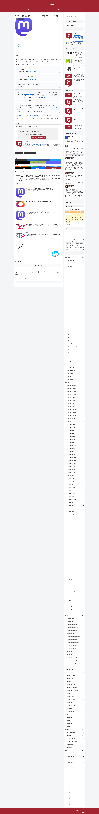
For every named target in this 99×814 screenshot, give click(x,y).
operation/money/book (76, 639)
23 (75, 219)
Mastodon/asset (76, 427)
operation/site (75, 669)
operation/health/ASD (76, 624)
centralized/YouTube (75, 322)
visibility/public (75, 801)
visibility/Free (75, 792)
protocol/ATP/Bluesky (76, 741)
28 (69, 221)
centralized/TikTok (75, 311)
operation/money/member (76, 642)
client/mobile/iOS (76, 352)
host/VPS (75, 600)
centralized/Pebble (75, 299)
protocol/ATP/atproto (76, 738)
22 (72, 219)
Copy (21, 160)
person (74, 672)
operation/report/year (76, 666)
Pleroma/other (76, 550)
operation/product (75, 651)
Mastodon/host (76, 442)
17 (77, 217)
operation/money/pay (76, 645)
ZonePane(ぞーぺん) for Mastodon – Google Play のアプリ (30, 115)
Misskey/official (76, 508)
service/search (75, 774)
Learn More (19, 274)
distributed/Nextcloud (75, 535)
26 (83, 219)
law (74, 612)
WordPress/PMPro (76, 571)
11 (80, 215)
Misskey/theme (76, 529)
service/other (75, 768)
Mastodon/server (76, 466)
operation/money (75, 633)
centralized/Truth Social (75, 314)
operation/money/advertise (76, 636)
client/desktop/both (76, 334)
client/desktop (75, 331)
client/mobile (75, 343)
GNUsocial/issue (76, 400)
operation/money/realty (76, 648)
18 (80, 217)
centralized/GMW (75, 263)
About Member (41, 137)
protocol (74, 729)
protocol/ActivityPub (75, 732)
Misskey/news (76, 505)
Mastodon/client (76, 433)
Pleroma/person (76, 553)
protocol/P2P (75, 747)
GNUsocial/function (76, 394)
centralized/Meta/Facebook (76, 272)
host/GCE (75, 585)
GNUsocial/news (76, 403)
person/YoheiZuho (75, 711)
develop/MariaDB (75, 367)
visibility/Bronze (75, 789)
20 (66, 219)
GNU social (53, 168)
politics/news (75, 723)
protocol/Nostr (75, 744)
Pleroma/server (76, 556)
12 (83, 215)
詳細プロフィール (27, 143)
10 (77, 215)
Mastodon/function (76, 439)
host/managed (75, 588)
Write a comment (38, 265)
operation (74, 615)
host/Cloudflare (75, 579)
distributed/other (75, 538)
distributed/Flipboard (75, 385)
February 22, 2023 (31, 86)
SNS (74, 783)
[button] (83, 16)
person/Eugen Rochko (75, 687)
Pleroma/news (76, 547)
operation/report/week (76, 663)
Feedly (32, 166)
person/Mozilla (75, 702)
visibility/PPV (75, 798)
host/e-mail (75, 582)
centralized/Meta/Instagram (76, 275)
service (74, 750)
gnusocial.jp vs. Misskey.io (74, 573)
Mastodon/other (76, 454)
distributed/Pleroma (75, 541)
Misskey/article (76, 478)
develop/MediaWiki (75, 370)
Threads (23, 161)
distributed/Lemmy (75, 418)
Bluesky (38, 168)
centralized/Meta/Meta (76, 278)
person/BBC (75, 681)
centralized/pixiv (75, 302)
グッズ (19, 47)
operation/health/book (76, 627)
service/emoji (75, 759)
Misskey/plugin (76, 514)
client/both (75, 328)
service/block (75, 753)
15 (72, 217)
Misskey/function (76, 493)
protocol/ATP (75, 735)
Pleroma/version (76, 559)
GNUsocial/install (76, 397)
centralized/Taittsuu (75, 308)
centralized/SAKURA (75, 305)
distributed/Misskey (75, 475)
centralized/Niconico (75, 287)
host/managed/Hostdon (76, 591)
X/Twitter (55, 160)
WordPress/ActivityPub (76, 565)
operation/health (75, 621)
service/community (75, 756)
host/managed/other (76, 594)
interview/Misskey (75, 606)
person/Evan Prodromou (75, 690)
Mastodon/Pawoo (76, 457)
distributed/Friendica (75, 388)
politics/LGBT (75, 720)
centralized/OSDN (75, 290)
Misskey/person (76, 511)
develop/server (75, 379)
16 (75, 217)
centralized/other (75, 293)
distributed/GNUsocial (75, 391)
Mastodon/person (76, 460)
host (74, 576)
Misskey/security (76, 517)
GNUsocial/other (76, 406)
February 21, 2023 (31, 71)
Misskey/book (76, 481)
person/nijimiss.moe (75, 705)
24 (77, 219)
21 (69, 219)
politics (74, 714)
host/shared (75, 597)
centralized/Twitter (75, 320)
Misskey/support (76, 526)
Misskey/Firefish (76, 487)
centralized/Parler (75, 296)
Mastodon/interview (76, 445)
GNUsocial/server (76, 415)
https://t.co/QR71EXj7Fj (29, 94)
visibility (74, 786)
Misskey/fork (76, 490)
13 (66, 217)
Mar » (69, 224)
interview (74, 603)
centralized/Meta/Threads (76, 281)
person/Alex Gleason (75, 675)
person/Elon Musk (75, 684)
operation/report (75, 654)
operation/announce (75, 618)
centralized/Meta (75, 269)
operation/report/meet (76, 657)
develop (74, 358)
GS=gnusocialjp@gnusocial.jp (42, 143)
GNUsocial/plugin (76, 409)
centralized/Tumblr (75, 316)
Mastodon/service (76, 469)
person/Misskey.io (75, 699)
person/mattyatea (75, 696)
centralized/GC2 (75, 260)
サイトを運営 (45, 144)
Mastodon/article (76, 424)
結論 (19, 51)
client (74, 326)
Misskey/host (76, 496)
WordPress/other (76, 567)
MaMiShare (53, 161)
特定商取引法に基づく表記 (79, 810)
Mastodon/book (76, 430)
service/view (75, 780)
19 (83, 217)
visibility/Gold (75, 795)
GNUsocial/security (76, 412)
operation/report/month (76, 660)
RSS (21, 166)
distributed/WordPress (75, 561)
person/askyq (75, 678)
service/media (75, 765)
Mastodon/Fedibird (76, 436)
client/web (75, 355)
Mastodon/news (76, 448)
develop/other (75, 373)
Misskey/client (76, 484)
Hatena (32, 160)
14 (69, 217)
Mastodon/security (76, 463)
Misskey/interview (76, 499)
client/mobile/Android (76, 346)
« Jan (66, 224)
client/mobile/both (76, 349)
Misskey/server (76, 520)
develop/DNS (75, 361)
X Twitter (35, 143)
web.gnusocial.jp (39, 144)
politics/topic (75, 726)
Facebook (44, 160)
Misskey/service (76, 523)
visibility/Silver (75, 804)
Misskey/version (76, 532)
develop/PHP (75, 376)
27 (66, 221)
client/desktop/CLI (76, 337)
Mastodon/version (76, 472)
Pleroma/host (76, 544)
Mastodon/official (76, 451)
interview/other (75, 609)
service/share (75, 777)
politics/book (75, 717)
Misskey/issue (76, 502)
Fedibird (19, 49)
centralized (74, 257)
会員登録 (34, 137)
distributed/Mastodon (75, 421)
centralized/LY (75, 266)
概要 (19, 44)
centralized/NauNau (75, 284)
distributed (74, 382)
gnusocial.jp (33, 144)
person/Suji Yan (75, 708)
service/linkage (75, 762)
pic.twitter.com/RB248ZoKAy (38, 97)
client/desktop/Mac (76, 340)
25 (80, 219)
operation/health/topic (76, 630)
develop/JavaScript (75, 364)
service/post (75, 771)
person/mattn (75, 693)
